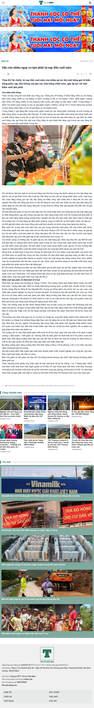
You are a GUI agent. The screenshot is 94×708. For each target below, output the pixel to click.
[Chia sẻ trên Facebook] (77, 74)
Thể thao (9, 701)
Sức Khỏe (54, 692)
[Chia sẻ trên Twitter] (81, 74)
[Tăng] (13, 74)
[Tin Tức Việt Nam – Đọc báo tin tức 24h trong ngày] (46, 3)
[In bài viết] (90, 74)
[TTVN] (47, 655)
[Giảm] (4, 74)
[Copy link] (86, 74)
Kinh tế (8, 692)
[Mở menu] (3, 3)
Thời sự (8, 697)
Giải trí (53, 701)
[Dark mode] (91, 3)
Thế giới (53, 697)
